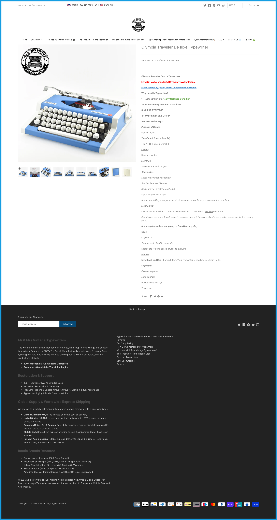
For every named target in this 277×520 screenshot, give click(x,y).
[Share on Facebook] (151, 296)
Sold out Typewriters (127, 357)
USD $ (232, 5)
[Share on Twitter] (155, 296)
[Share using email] (162, 296)
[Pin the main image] (158, 296)
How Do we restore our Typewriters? (136, 346)
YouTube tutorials (126, 360)
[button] (91, 5)
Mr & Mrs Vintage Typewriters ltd (50, 503)
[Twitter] (204, 5)
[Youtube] (218, 5)
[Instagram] (223, 5)
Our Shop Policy (125, 343)
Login (21, 5)
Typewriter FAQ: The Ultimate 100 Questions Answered (145, 336)
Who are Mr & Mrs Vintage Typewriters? (137, 350)
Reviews (121, 339)
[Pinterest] (214, 5)
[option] (23, 172)
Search (120, 364)
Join (28, 5)
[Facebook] (209, 5)
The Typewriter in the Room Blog (133, 353)
